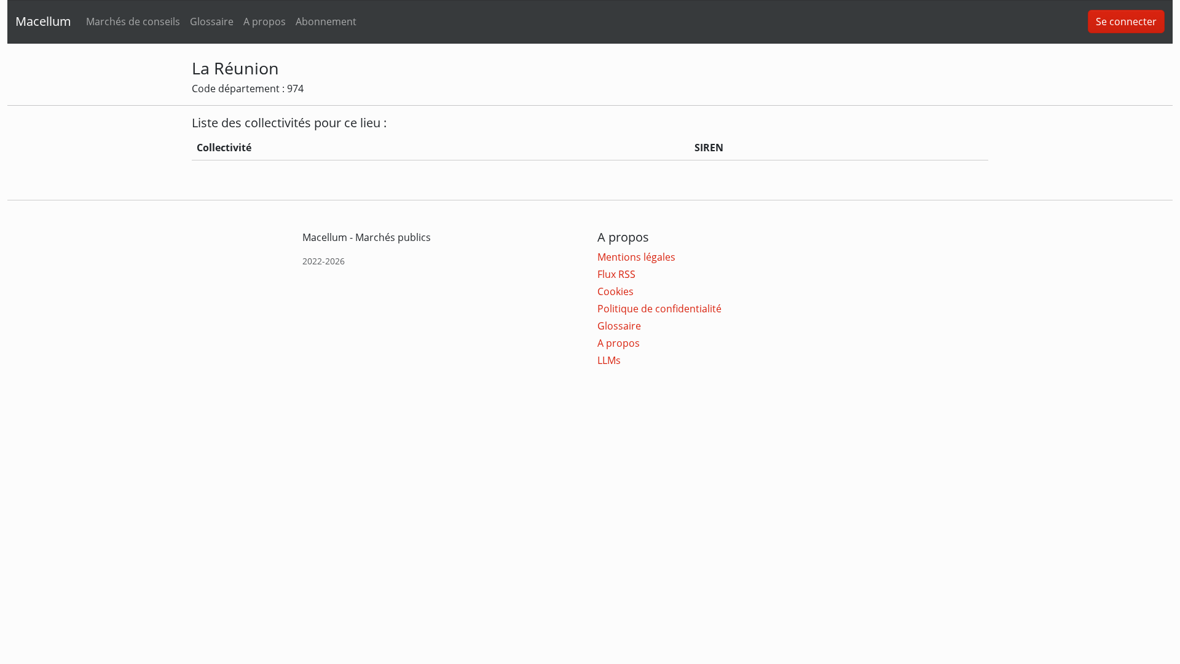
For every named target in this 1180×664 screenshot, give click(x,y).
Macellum (43, 21)
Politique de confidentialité (659, 308)
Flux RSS (616, 274)
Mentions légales (636, 257)
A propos (264, 21)
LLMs (609, 360)
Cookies (615, 291)
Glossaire (212, 21)
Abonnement (326, 21)
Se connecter (1126, 21)
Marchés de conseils (133, 21)
